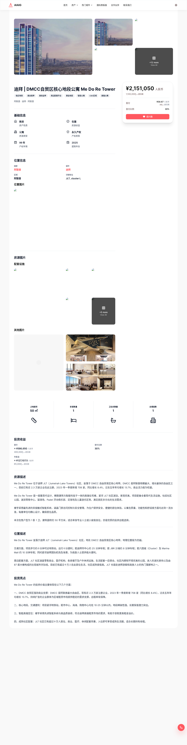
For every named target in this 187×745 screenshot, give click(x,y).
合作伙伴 (115, 5)
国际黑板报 (102, 5)
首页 (65, 5)
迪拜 (68, 169)
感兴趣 (149, 116)
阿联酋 (17, 169)
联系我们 (127, 5)
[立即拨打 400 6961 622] (181, 727)
